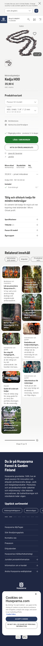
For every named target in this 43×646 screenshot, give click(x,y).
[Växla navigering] (40, 19)
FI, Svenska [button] (12, 20)
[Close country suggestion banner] (40, 3)
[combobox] (21, 102)
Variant (9, 107)
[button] (34, 34)
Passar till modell (14, 102)
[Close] (36, 594)
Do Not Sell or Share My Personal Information (21, 625)
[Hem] (3, 19)
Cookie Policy (11, 614)
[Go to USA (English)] (36, 11)
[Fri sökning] (29, 19)
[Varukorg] (34, 19)
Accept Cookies (21, 619)
